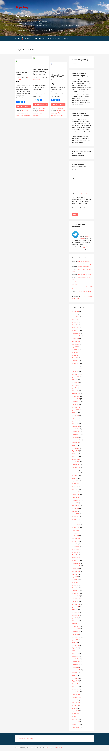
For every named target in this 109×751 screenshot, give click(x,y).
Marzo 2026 (75, 325)
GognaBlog (22, 7)
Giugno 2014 (75, 711)
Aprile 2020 (75, 519)
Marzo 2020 (75, 522)
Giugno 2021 (75, 481)
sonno (21, 115)
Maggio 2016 (75, 648)
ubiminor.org (36, 115)
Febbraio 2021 (76, 492)
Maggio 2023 (75, 418)
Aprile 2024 (75, 388)
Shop (59, 38)
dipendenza (36, 112)
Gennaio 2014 (75, 724)
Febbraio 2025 (76, 360)
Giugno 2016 (75, 645)
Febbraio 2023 (76, 426)
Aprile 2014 (75, 716)
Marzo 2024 (75, 390)
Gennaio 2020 (75, 527)
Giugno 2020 (75, 514)
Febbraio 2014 (76, 722)
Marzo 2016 (75, 653)
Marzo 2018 (75, 588)
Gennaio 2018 (75, 593)
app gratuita (85, 247)
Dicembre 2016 (76, 629)
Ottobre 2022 (75, 437)
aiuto (64, 110)
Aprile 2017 (75, 618)
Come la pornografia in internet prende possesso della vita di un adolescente (40, 72)
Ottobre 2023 (75, 404)
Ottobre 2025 (75, 338)
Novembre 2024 (76, 369)
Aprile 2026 (75, 322)
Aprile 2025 (75, 355)
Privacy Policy (21, 739)
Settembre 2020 (76, 505)
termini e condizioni (83, 194)
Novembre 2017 (76, 599)
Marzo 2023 (75, 423)
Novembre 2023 (76, 401)
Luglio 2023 (75, 412)
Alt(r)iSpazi (42, 38)
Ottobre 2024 (75, 371)
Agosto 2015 (75, 672)
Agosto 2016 (75, 640)
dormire (22, 113)
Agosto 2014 (75, 705)
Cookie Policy (29, 739)
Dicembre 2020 (76, 497)
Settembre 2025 (76, 341)
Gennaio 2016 (75, 659)
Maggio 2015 (75, 681)
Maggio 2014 (75, 713)
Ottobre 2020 (75, 503)
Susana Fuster (60, 115)
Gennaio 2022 (75, 462)
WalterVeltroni (27, 115)
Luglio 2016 (75, 642)
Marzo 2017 (75, 620)
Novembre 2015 (76, 664)
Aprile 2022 (75, 453)
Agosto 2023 (75, 410)
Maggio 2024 (75, 385)
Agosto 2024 (75, 377)
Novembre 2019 (76, 533)
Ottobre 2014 (75, 700)
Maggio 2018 (75, 582)
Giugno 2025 (75, 349)
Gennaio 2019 (75, 560)
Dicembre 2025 (76, 333)
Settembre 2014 (76, 703)
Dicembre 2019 (76, 530)
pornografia (36, 113)
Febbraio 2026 (76, 328)
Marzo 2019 (75, 555)
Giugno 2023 (75, 415)
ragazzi (17, 115)
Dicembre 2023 (76, 399)
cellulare (18, 113)
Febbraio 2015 (76, 689)
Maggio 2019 (75, 549)
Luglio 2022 (75, 445)
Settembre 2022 (76, 440)
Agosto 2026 (75, 311)
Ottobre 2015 (75, 667)
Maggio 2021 (75, 484)
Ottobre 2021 (75, 470)
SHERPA (34, 38)
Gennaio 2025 (75, 363)
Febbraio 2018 (76, 590)
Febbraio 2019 (76, 557)
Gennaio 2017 (75, 626)
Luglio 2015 (75, 675)
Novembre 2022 (76, 434)
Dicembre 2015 (76, 661)
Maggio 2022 (75, 451)
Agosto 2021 (75, 475)
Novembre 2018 (76, 566)
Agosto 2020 (75, 508)
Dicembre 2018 (76, 563)
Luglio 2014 (75, 708)
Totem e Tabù (52, 38)
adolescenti (24, 112)
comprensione (54, 112)
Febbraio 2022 (76, 459)
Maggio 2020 (75, 516)
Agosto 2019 (75, 541)
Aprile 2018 (75, 585)
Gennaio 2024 (75, 396)
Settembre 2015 (76, 670)
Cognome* (75, 178)
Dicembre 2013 (76, 727)
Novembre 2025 (76, 336)
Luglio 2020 (75, 511)
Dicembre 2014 (76, 694)
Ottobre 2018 (75, 568)
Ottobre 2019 (75, 536)
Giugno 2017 (75, 612)
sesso (41, 113)
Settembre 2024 (76, 374)
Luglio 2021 (75, 478)
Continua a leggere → (23, 106)
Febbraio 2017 (76, 623)
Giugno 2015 (75, 678)
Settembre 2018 (76, 571)
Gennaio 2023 (75, 429)
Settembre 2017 (76, 604)
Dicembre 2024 (76, 366)
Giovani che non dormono (21, 73)
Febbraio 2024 (76, 393)
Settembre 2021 (76, 473)
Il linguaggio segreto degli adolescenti (58, 76)
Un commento (36, 79)
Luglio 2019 (75, 544)
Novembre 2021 (76, 467)
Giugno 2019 (75, 547)
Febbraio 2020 (76, 525)
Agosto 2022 (75, 442)
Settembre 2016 (76, 637)
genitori (60, 112)
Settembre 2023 (76, 407)
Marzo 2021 (75, 489)
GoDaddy (49, 747)
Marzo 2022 (75, 456)
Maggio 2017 (75, 615)
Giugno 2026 (75, 317)
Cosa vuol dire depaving (83, 261)
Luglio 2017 (75, 609)
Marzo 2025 (75, 358)
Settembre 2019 (76, 538)
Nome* (74, 170)
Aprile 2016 (75, 651)
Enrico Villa (75, 282)
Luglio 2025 (75, 347)
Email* (74, 186)
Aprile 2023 (75, 421)
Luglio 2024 (75, 380)
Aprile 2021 (75, 486)
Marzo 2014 (75, 719)
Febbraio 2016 (76, 656)
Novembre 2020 (76, 500)
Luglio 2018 (75, 577)
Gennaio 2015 (75, 692)
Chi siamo (27, 38)
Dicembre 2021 (76, 464)
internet (41, 112)
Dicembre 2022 (76, 432)
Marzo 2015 (75, 686)
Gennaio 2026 (75, 330)
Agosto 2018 (75, 574)
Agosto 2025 (75, 344)
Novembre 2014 (76, 697)
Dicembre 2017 (76, 596)
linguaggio (53, 113)
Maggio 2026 (75, 319)
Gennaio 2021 (75, 494)
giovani (26, 113)
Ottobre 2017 (75, 601)
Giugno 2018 (75, 579)
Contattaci (66, 38)
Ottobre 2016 (75, 634)
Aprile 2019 (75, 552)
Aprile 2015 (75, 683)
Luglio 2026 (75, 314)
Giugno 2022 (75, 448)
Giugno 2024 (75, 382)
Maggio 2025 (75, 352)
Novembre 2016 (76, 631)
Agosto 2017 (75, 607)
